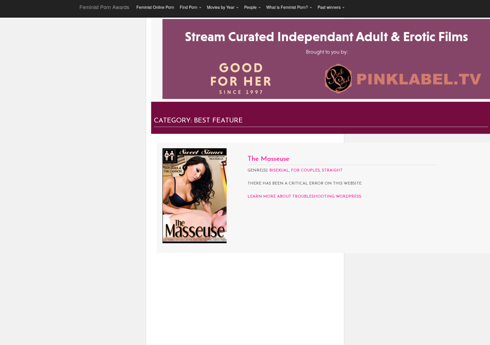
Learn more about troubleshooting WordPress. (305, 196)
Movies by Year (221, 7)
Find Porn (189, 7)
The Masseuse (268, 159)
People (251, 7)
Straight (332, 170)
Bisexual (279, 170)
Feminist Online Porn (155, 7)
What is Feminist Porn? (287, 7)
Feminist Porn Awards (104, 6)
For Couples (305, 170)
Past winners (330, 7)
